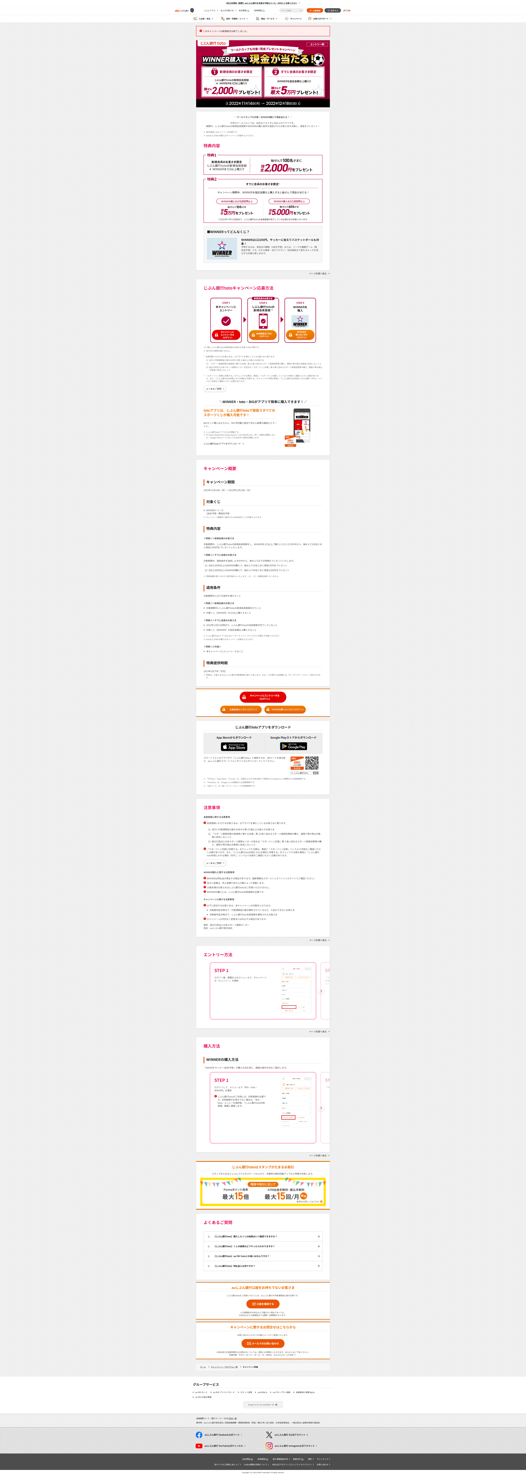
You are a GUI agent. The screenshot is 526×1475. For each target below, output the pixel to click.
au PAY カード (201, 1392)
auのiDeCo (262, 1392)
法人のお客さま (227, 10)
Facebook (222, 1434)
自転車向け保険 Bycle (305, 1392)
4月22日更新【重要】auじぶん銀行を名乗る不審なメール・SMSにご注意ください (261, 3)
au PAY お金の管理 (203, 1397)
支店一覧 (233, 1418)
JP (344, 10)
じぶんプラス (209, 10)
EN (348, 10)
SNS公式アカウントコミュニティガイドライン (292, 1464)
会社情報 (242, 10)
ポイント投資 (246, 1392)
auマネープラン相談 (281, 1392)
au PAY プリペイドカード (224, 1392)
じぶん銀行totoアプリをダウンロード (222, 443)
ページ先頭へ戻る (318, 273)
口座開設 (316, 10)
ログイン (334, 10)
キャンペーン (296, 18)
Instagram (295, 1445)
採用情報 (258, 10)
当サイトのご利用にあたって (226, 1464)
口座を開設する (265, 1304)
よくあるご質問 (213, 388)
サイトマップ (322, 1459)
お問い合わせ (322, 1464)
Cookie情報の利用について (255, 1464)
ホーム (203, 1367)
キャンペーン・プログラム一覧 (224, 1367)
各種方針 (297, 1459)
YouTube (224, 1445)
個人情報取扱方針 (280, 1459)
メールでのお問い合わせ (265, 1343)
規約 (310, 1459)
